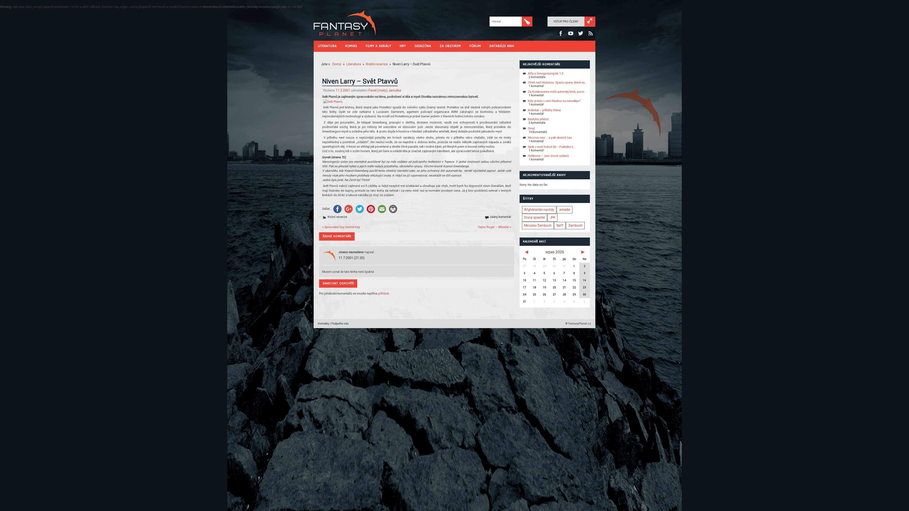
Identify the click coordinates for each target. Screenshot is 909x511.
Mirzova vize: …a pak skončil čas (550, 137)
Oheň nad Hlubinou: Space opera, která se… (557, 82)
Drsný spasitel (534, 217)
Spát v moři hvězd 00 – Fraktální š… (551, 146)
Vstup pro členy (565, 21)
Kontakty (323, 323)
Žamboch (575, 225)
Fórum (475, 46)
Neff (560, 225)
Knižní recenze (337, 217)
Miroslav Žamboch (538, 225)
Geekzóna (422, 46)
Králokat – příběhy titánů (544, 110)
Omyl (531, 128)
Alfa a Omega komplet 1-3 (545, 73)
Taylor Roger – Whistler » (494, 227)
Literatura (327, 46)
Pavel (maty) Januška (384, 90)
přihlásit (383, 293)
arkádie (564, 209)
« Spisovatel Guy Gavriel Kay (341, 227)
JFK (552, 217)
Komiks (351, 46)
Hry (403, 46)
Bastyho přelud (538, 119)
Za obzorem (450, 46)
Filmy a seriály (378, 46)
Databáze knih (501, 46)
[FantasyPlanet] (345, 39)
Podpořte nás (340, 323)
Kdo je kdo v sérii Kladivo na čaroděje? (554, 101)
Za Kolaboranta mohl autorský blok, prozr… (557, 91)
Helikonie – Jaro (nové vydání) (548, 156)
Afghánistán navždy (539, 209)
